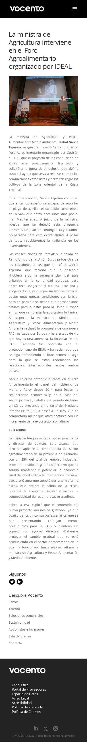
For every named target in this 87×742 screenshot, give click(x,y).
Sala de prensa (20, 636)
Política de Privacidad (28, 707)
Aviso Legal (20, 698)
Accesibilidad (22, 702)
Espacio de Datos (25, 693)
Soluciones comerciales (26, 615)
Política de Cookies (26, 711)
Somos (14, 602)
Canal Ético (20, 685)
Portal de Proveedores (29, 689)
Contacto (15, 643)
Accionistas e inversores (27, 629)
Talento (14, 609)
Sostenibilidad (19, 622)
